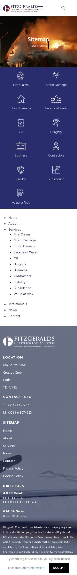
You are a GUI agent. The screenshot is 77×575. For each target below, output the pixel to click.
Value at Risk (23, 294)
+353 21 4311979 (18, 405)
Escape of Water (26, 252)
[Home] (28, 341)
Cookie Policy (13, 476)
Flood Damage (25, 246)
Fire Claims (22, 234)
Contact (14, 316)
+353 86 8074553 (20, 412)
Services (14, 230)
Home (12, 218)
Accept (59, 568)
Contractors (22, 276)
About (13, 224)
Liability (19, 282)
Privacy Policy (13, 468)
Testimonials (17, 304)
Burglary (20, 264)
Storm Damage (25, 240)
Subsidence (22, 288)
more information (33, 568)
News (12, 310)
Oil (16, 258)
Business (20, 270)
